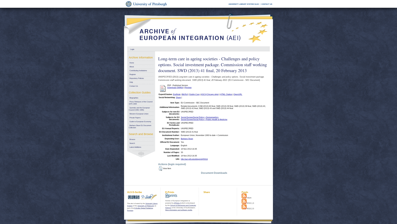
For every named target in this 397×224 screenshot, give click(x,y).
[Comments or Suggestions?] (266, 7)
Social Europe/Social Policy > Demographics (200, 117)
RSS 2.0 (250, 209)
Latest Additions (135, 147)
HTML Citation (226, 94)
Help (131, 82)
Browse (132, 139)
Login (132, 49)
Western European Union (138, 114)
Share (178, 97)
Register (132, 74)
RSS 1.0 (250, 203)
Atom (249, 198)
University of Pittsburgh (146, 206)
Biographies (133, 98)
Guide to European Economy (140, 121)
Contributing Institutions (138, 70)
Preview (188, 87)
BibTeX (185, 94)
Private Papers (135, 118)
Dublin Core (194, 94)
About (131, 67)
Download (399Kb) (175, 87)
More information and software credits (178, 210)
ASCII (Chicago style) (210, 94)
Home (131, 63)
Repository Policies (136, 78)
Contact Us (133, 86)
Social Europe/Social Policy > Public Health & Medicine (204, 119)
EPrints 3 (177, 203)
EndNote (177, 94)
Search (132, 143)
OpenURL (238, 94)
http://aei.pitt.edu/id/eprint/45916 (194, 159)
